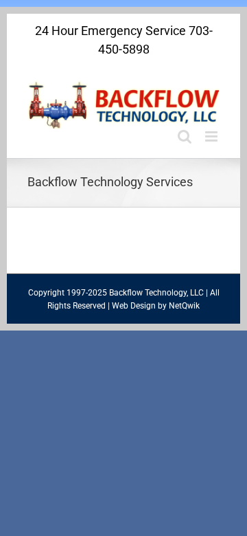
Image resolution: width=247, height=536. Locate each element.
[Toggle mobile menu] (212, 136)
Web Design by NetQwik (156, 306)
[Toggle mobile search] (184, 136)
